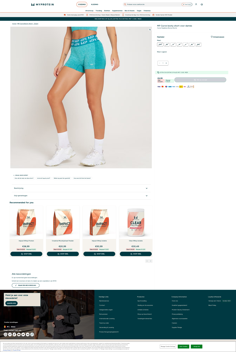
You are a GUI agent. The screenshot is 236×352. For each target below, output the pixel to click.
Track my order (104, 323)
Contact (102, 305)
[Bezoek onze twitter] (23, 334)
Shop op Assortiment (145, 314)
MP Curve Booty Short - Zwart (27, 23)
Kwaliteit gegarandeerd (179, 305)
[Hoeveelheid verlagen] (160, 63)
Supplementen (117, 10)
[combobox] (158, 4)
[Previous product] (147, 261)
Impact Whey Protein (26, 241)
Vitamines (147, 10)
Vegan (139, 10)
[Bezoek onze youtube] (19, 334)
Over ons (175, 301)
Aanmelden (11, 303)
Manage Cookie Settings (168, 346)
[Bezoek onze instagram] (5, 334)
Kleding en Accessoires (145, 305)
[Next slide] (152, 235)
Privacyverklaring (177, 314)
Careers (174, 323)
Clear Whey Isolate (136, 241)
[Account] (196, 4)
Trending (99, 10)
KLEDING (94, 4)
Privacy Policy (7, 350)
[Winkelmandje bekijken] (202, 4)
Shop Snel (28, 254)
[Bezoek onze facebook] (10, 334)
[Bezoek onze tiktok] (14, 334)
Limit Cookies (184, 346)
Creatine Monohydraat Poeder (63, 241)
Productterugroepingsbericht (109, 332)
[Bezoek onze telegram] (28, 334)
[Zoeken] (125, 4)
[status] (163, 63)
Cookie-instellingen (11, 322)
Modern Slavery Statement (181, 309)
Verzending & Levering (106, 327)
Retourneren (103, 314)
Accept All (197, 346)
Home (14, 23)
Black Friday (212, 305)
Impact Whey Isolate (99, 241)
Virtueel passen (218, 37)
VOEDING (82, 4)
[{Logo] (42, 4)
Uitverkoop (89, 10)
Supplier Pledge (177, 327)
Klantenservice (104, 301)
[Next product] (151, 261)
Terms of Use (16, 350)
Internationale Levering (106, 318)
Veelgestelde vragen (106, 309)
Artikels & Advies (143, 309)
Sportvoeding (142, 301)
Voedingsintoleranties (145, 318)
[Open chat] (32, 334)
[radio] (160, 44)
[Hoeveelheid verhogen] (166, 63)
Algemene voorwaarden (180, 318)
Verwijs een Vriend (219, 301)
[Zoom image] (150, 29)
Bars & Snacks (130, 10)
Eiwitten (107, 10)
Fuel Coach (188, 4)
